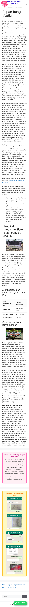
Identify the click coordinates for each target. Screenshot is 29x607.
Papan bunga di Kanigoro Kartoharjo (13, 585)
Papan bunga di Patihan (9, 587)
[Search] (24, 596)
